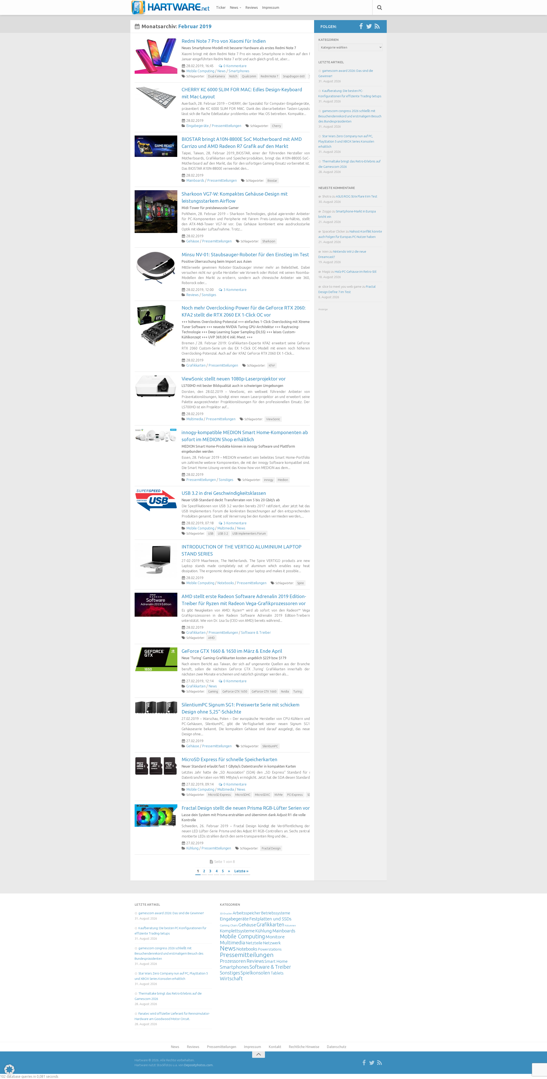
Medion (283, 480)
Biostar (272, 180)
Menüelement (172, 7)
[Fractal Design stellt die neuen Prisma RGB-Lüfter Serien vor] (156, 815)
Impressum (270, 7)
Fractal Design (271, 848)
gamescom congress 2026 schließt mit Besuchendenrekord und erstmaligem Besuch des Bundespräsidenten (349, 116)
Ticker (221, 7)
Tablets (277, 973)
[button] (9, 1069)
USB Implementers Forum (249, 533)
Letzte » (241, 871)
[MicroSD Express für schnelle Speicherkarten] (156, 766)
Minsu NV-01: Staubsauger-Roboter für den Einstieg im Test (245, 254)
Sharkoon (268, 241)
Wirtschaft (231, 978)
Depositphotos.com (198, 1065)
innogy (268, 480)
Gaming (213, 691)
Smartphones (239, 71)
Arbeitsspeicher (246, 913)
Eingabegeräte (197, 126)
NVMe (279, 794)
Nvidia (285, 691)
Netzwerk (272, 942)
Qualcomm (249, 76)
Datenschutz (336, 1047)
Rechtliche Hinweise (304, 1047)
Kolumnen (290, 925)
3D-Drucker (226, 913)
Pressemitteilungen (226, 126)
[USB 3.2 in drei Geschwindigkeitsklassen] (156, 500)
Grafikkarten (196, 365)
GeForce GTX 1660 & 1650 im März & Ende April (232, 651)
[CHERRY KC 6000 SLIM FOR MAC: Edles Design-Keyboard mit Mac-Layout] (156, 97)
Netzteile (254, 942)
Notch (233, 76)
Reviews (252, 7)
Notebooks (225, 583)
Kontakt (275, 1047)
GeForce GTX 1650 (234, 691)
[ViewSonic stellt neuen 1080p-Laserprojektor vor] (156, 386)
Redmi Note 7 (269, 76)
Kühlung (192, 848)
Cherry (276, 126)
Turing (297, 691)
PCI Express (295, 794)
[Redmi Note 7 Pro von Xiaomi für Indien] (156, 55)
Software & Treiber (256, 632)
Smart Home (276, 961)
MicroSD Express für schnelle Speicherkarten (229, 759)
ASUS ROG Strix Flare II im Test (356, 196)
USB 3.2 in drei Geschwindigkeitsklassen (224, 493)
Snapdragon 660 (294, 76)
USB (210, 533)
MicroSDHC (242, 794)
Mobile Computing (200, 71)
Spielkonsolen (255, 972)
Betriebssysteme (275, 913)
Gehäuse (192, 241)
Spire (300, 583)
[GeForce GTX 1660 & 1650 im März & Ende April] (156, 659)
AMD (211, 638)
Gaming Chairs (229, 925)
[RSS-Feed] (377, 26)
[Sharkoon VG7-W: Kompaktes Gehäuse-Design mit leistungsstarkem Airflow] (156, 211)
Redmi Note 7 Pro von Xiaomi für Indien (224, 41)
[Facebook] (361, 26)
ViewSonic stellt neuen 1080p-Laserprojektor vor (234, 378)
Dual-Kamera (216, 76)
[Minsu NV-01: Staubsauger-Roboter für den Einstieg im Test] (156, 268)
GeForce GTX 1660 (264, 691)
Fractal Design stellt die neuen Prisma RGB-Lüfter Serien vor (246, 808)
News (234, 7)
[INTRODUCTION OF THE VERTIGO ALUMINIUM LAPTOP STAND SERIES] (156, 560)
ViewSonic (273, 419)
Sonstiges (209, 295)
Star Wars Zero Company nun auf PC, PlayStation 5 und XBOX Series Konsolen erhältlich (346, 141)
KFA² (272, 365)
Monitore (275, 936)
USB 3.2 (223, 533)
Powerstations (270, 949)
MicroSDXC (262, 794)
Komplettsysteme (237, 930)
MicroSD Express (219, 794)
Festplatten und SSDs (270, 918)
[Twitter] (369, 26)
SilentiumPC (270, 746)
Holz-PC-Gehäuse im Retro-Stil (355, 271)
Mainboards (195, 180)
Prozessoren (233, 961)
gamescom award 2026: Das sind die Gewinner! (171, 913)
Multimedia (194, 419)
